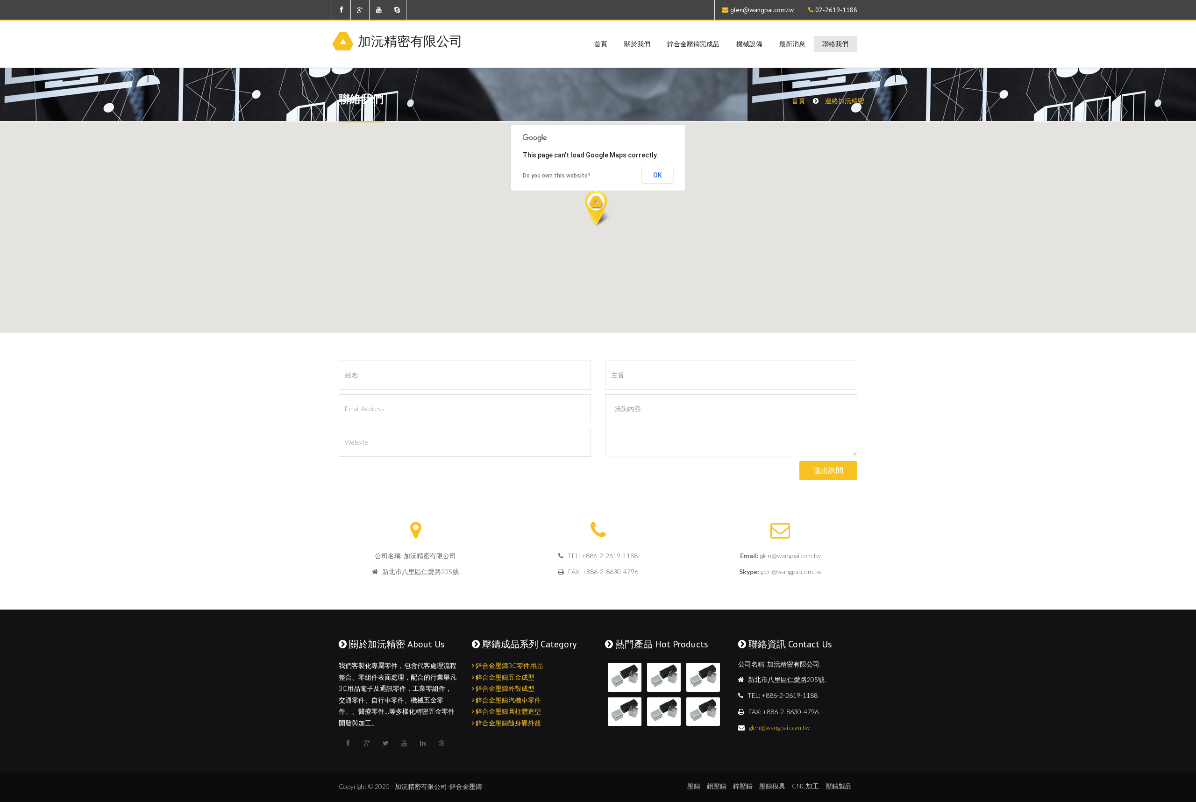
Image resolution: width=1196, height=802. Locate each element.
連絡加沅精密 (844, 101)
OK (657, 175)
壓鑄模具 (772, 786)
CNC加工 (805, 786)
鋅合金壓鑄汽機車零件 (507, 700)
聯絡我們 (835, 44)
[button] (598, 209)
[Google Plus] (359, 10)
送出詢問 (828, 470)
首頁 (600, 44)
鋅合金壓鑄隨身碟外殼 (507, 723)
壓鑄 (693, 786)
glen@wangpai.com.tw (762, 10)
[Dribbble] (441, 743)
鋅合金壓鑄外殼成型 (504, 688)
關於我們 (637, 44)
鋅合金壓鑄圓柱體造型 (507, 711)
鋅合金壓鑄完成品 (693, 44)
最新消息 (792, 44)
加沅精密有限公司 (410, 41)
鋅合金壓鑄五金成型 (504, 677)
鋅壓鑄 (743, 786)
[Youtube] (378, 10)
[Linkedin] (422, 743)
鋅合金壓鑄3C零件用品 (508, 665)
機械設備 (749, 44)
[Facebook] (341, 10)
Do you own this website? (557, 175)
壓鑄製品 (839, 786)
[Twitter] (385, 743)
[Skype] (397, 10)
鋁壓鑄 (716, 786)
